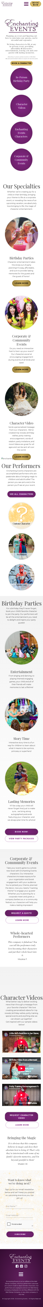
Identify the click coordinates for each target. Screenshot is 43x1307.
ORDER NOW (21, 103)
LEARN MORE (21, 82)
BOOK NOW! (21, 832)
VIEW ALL (21, 130)
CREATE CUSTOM (21, 135)
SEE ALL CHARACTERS (21, 494)
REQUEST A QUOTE (21, 913)
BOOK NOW (36, 4)
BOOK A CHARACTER (21, 63)
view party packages (21, 839)
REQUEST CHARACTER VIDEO (21, 1116)
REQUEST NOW (21, 516)
